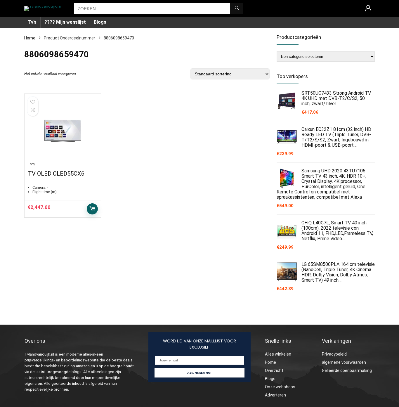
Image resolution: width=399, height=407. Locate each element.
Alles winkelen (278, 354)
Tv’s (32, 22)
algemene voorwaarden (344, 362)
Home (29, 38)
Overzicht (274, 370)
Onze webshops (280, 387)
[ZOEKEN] (236, 8)
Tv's (31, 164)
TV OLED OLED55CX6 (56, 173)
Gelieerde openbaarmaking (347, 370)
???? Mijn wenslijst (65, 22)
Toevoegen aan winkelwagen (92, 208)
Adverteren (275, 395)
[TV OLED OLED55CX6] (62, 131)
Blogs (100, 22)
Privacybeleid (334, 354)
